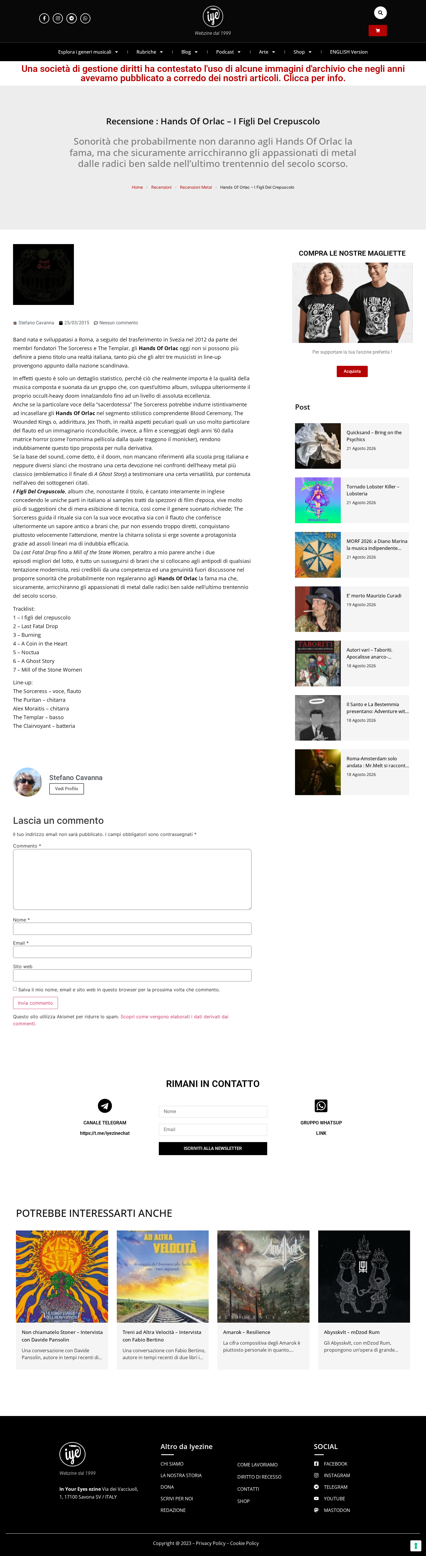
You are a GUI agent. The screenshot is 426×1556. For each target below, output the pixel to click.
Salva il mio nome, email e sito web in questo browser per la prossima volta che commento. (119, 989)
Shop (299, 52)
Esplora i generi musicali (84, 52)
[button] (380, 12)
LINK (321, 1133)
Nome (21, 919)
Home (137, 187)
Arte (263, 52)
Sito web (22, 966)
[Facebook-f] (44, 18)
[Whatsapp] (85, 18)
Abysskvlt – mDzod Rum (352, 1332)
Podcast (225, 52)
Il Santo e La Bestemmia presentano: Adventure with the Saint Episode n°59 (377, 711)
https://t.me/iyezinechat (105, 1133)
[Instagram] (58, 18)
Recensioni (161, 187)
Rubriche (146, 52)
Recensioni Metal (196, 187)
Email (21, 943)
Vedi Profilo (66, 788)
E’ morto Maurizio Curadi (374, 595)
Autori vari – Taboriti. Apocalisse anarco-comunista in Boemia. (370, 657)
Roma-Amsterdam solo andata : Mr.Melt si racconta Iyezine (377, 765)
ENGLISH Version (349, 52)
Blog (186, 52)
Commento (27, 846)
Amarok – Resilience (246, 1332)
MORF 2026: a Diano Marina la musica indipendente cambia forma (377, 548)
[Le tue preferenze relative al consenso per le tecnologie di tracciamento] (415, 1545)
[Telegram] (71, 18)
